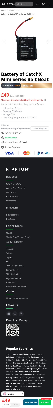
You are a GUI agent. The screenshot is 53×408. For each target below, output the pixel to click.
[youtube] (14, 313)
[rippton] (8, 4)
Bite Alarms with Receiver (24, 363)
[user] (37, 4)
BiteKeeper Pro (12, 214)
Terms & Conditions (14, 265)
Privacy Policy (12, 270)
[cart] (43, 4)
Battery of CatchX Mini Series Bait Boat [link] (17, 14)
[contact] (48, 4)
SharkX (9, 233)
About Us (10, 249)
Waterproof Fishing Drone (24, 354)
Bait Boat (11, 176)
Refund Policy (11, 137)
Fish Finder (11, 200)
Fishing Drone (14, 226)
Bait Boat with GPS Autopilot (27, 372)
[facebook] (8, 313)
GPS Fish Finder (39, 374)
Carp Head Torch (20, 386)
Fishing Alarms (12, 377)
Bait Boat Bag (12, 196)
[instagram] (21, 313)
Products (13, 10)
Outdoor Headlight (29, 383)
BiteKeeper (11, 219)
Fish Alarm (28, 380)
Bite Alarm (12, 207)
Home (3, 10)
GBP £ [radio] (6, 405)
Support (9, 257)
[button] (12, 394)
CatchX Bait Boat (13, 383)
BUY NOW (45, 402)
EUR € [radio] (16, 405)
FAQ (8, 261)
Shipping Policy (13, 274)
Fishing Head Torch (14, 366)
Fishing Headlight (30, 366)
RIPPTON (10, 374)
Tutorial (9, 253)
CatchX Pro (11, 192)
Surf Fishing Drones (27, 377)
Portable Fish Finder (23, 374)
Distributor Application (16, 286)
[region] (26, 41)
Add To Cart (31, 402)
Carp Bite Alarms (35, 386)
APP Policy (11, 282)
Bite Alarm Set (17, 380)
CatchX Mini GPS (13, 184)
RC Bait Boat (41, 363)
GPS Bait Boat (21, 357)
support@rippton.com (18, 298)
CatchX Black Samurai (15, 188)
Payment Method (13, 278)
